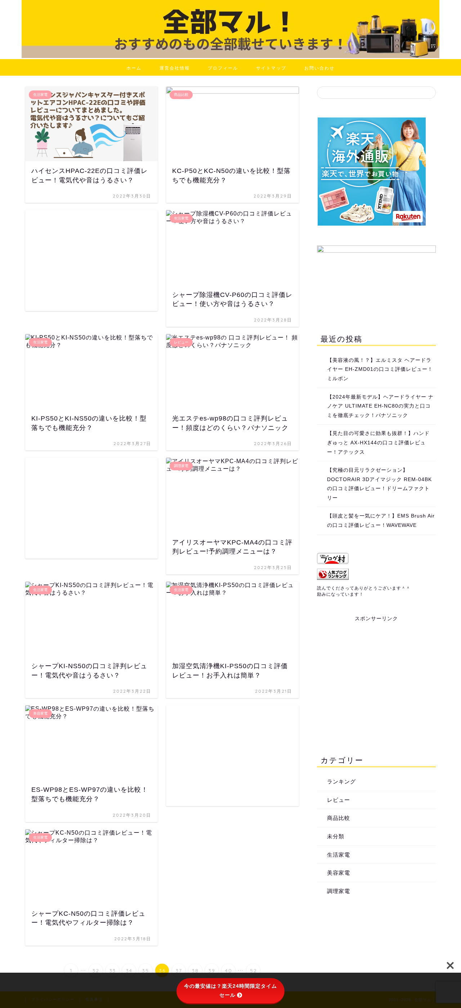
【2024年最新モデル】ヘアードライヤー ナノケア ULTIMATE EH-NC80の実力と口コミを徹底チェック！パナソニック (380, 406)
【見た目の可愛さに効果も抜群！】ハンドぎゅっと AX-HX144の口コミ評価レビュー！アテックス (378, 442)
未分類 (335, 836)
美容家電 (338, 873)
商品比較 (338, 818)
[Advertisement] (91, 260)
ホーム (134, 68)
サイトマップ (271, 68)
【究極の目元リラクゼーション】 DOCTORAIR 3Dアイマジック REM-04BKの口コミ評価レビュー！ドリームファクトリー (379, 484)
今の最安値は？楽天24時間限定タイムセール (230, 990)
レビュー (338, 800)
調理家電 (338, 891)
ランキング (341, 781)
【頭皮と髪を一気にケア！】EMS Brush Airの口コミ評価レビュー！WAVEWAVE (381, 520)
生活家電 (338, 855)
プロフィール (223, 68)
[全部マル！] (230, 56)
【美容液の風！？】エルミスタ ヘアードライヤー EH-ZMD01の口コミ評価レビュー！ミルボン (380, 369)
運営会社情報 (175, 68)
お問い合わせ (319, 68)
